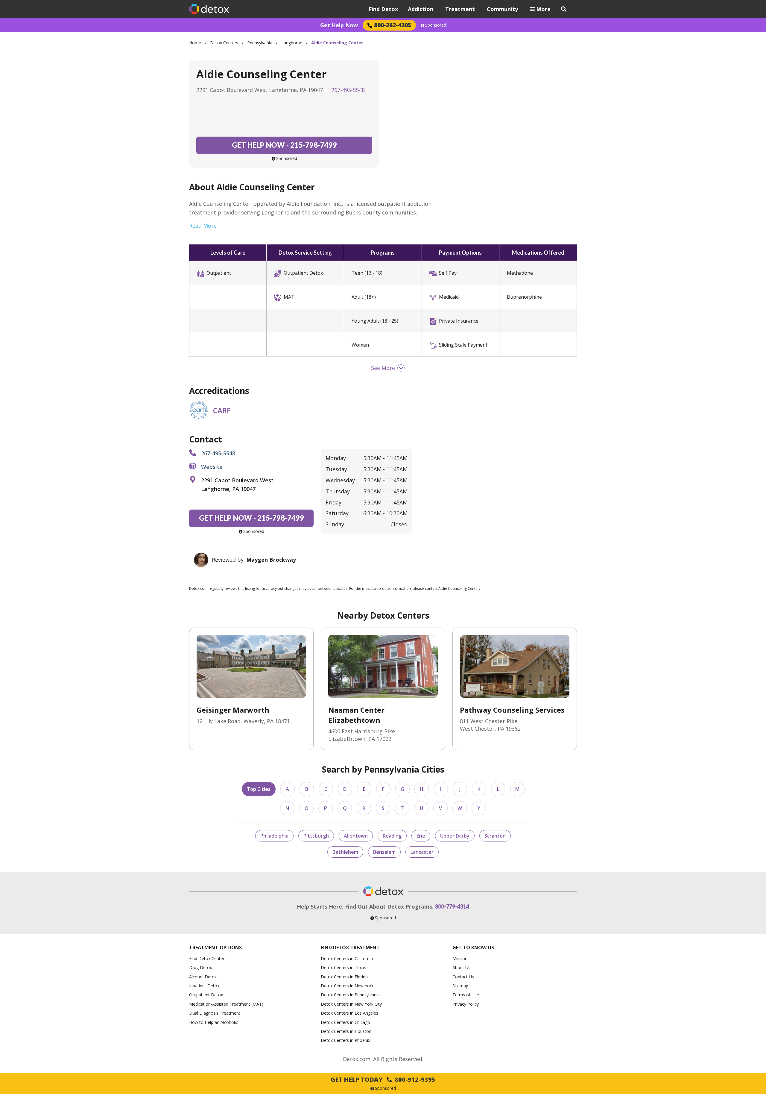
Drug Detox (200, 967)
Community (502, 9)
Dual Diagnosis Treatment (214, 1013)
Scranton (495, 835)
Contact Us (463, 977)
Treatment (460, 9)
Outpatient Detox (303, 273)
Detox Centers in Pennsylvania (350, 995)
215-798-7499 (284, 144)
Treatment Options (215, 947)
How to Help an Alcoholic (213, 1022)
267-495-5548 (348, 89)
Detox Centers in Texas (343, 967)
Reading (392, 835)
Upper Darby (454, 835)
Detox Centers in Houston (346, 1031)
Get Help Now (339, 25)
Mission (459, 958)
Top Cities (258, 789)
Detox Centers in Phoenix (345, 1040)
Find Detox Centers (208, 958)
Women (360, 345)
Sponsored (435, 25)
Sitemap (460, 986)
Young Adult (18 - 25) (375, 321)
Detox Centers (224, 43)
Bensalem (384, 852)
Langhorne (291, 43)
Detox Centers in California (347, 958)
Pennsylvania (259, 43)
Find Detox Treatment (350, 947)
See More (383, 367)
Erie (421, 835)
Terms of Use (465, 995)
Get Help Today (383, 1079)
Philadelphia (274, 835)
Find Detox (383, 9)
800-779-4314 (452, 906)
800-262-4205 (392, 25)
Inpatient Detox (204, 986)
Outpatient (218, 273)
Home (195, 43)
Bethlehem (345, 852)
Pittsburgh (316, 835)
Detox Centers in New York (347, 986)
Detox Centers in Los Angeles (349, 1013)
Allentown (356, 835)
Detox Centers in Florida (344, 977)
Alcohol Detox (203, 977)
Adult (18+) (364, 297)
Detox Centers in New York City (351, 1004)
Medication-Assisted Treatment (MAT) (226, 1004)
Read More (203, 225)
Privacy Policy (465, 1004)
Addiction (420, 9)
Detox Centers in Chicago (345, 1022)
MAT (289, 297)
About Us (461, 967)
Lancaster (422, 852)
